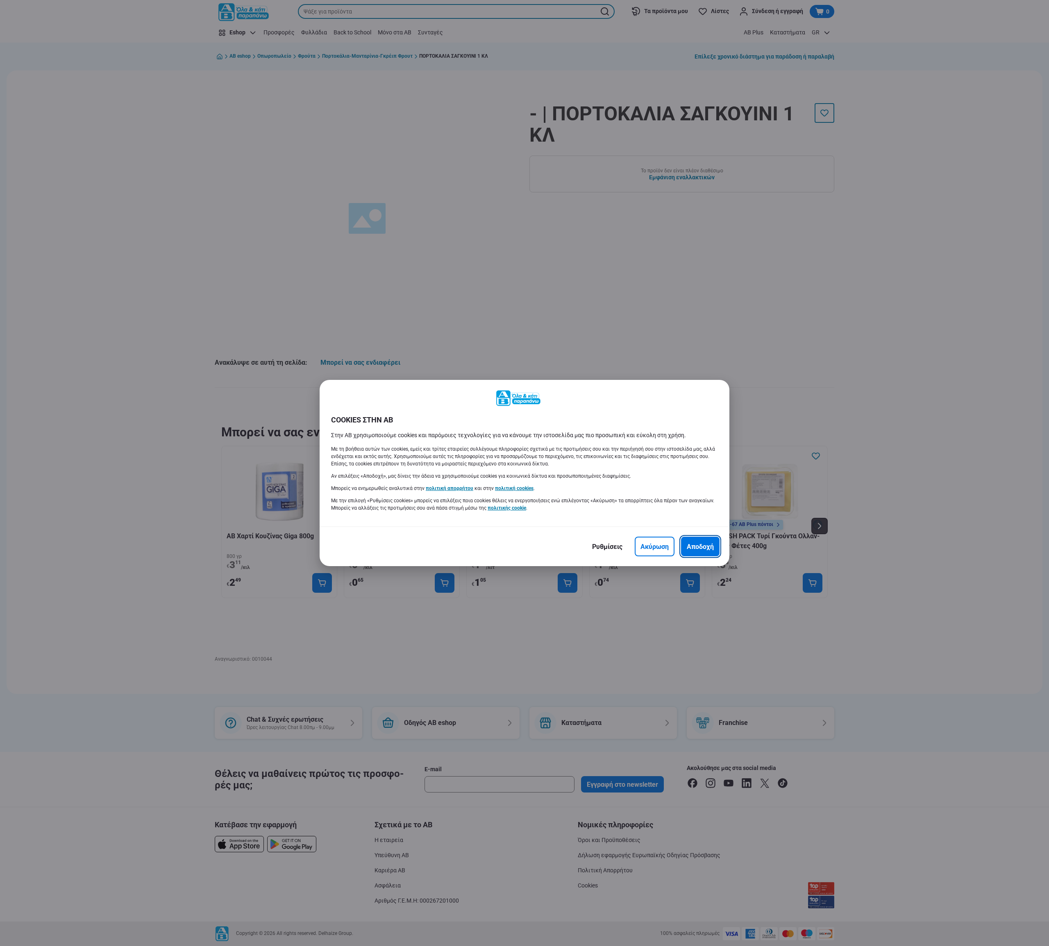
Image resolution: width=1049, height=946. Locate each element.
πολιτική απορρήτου (449, 488)
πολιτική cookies (514, 488)
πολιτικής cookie (507, 508)
